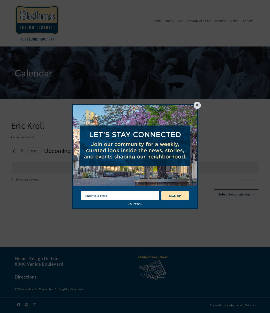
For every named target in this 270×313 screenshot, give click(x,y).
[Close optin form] (197, 105)
